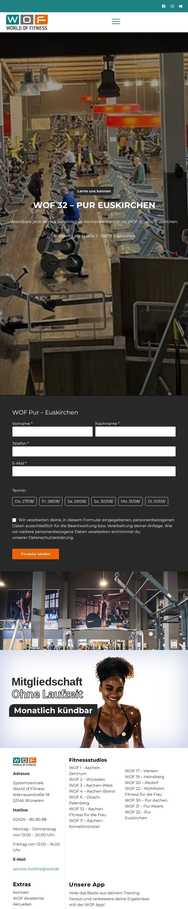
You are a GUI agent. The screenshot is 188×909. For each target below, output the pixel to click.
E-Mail (19, 463)
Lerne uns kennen (94, 191)
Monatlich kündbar (53, 710)
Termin (19, 491)
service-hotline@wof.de (36, 869)
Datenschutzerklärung (50, 537)
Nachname (107, 424)
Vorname (22, 424)
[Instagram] (172, 6)
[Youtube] (180, 6)
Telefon (20, 444)
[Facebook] (163, 6)
